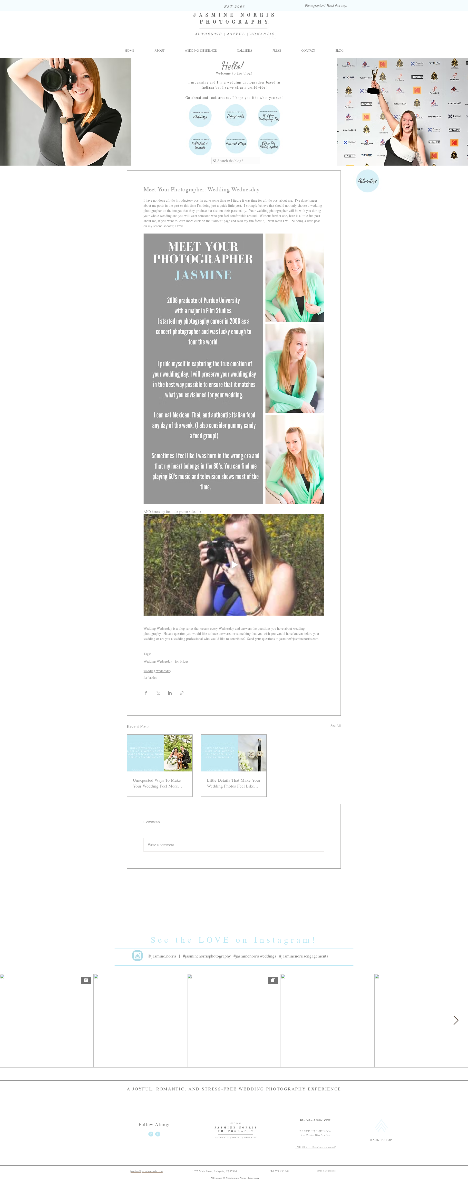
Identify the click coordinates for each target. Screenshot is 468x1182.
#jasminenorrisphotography (207, 956)
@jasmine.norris (161, 956)
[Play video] (234, 564)
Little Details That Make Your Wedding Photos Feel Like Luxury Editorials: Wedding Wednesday (233, 783)
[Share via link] (181, 693)
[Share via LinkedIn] (169, 693)
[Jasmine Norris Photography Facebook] (157, 1134)
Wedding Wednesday (158, 661)
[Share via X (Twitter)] (158, 693)
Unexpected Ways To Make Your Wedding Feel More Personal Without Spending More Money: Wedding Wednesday (157, 783)
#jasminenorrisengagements (303, 956)
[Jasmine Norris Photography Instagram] (150, 1134)
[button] (244, 51)
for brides (181, 661)
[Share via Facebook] (146, 693)
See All (336, 725)
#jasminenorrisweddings (255, 956)
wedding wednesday (157, 670)
